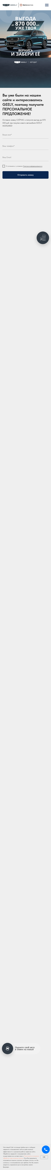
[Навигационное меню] (47, 5)
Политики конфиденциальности (32, 166)
